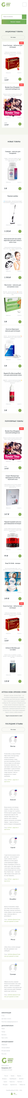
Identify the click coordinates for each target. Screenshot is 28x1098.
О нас (3, 1015)
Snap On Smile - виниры (12, 563)
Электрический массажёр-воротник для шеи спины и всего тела (13, 240)
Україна (12, 1075)
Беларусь (4, 1078)
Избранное (4, 1044)
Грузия (5, 1081)
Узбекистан (22, 1084)
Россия (6, 1075)
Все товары (13, 37)
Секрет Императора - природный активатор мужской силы (12, 477)
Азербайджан (12, 1078)
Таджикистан (13, 1084)
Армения (21, 1078)
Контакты (4, 1034)
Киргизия (19, 1081)
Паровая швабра (12, 196)
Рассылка (4, 1053)
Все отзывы (13, 729)
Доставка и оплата (6, 1018)
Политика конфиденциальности (10, 1021)
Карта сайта (5, 1037)
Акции (3, 1028)
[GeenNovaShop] (6, 4)
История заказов (6, 1050)
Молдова (5, 1084)
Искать (24, 16)
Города (3, 1031)
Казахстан (12, 1081)
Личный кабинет (6, 1047)
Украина (19, 1075)
